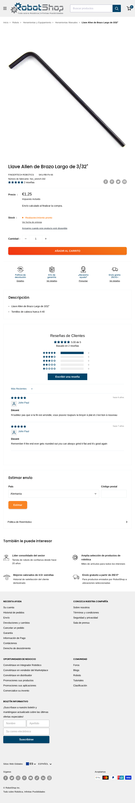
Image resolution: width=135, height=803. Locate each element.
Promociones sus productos (18, 680)
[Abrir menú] (5, 8)
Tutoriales (78, 680)
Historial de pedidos (13, 612)
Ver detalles (52, 281)
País (10, 486)
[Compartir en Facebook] (105, 181)
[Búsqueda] (117, 8)
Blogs (76, 670)
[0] (129, 8)
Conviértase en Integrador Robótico (22, 665)
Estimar (17, 504)
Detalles (20, 281)
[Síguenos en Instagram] (18, 778)
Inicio (5, 22)
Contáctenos (10, 643)
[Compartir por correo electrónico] (124, 181)
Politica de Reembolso (20, 521)
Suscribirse (26, 739)
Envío (6, 617)
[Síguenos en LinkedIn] (43, 778)
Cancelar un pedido (13, 627)
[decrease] (25, 238)
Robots (15, 22)
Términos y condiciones (86, 612)
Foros (76, 665)
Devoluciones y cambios (16, 622)
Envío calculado (30, 205)
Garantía (8, 632)
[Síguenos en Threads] (49, 778)
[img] (18, 397)
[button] (16, 182)
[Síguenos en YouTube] (30, 778)
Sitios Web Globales (13, 764)
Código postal (109, 486)
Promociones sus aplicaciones (19, 685)
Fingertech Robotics (21, 174)
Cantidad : (14, 238)
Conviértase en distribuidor (17, 675)
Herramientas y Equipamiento (37, 22)
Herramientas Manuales (66, 22)
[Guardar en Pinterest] (112, 181)
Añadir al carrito (67, 250)
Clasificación (80, 685)
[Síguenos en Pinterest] (24, 778)
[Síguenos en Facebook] (5, 778)
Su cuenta (8, 607)
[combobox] (91, 8)
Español (44, 764)
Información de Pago (14, 638)
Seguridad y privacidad (85, 617)
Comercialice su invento (16, 690)
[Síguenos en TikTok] (37, 778)
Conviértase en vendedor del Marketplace (25, 670)
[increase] (45, 238)
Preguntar (83, 281)
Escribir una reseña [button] (67, 376)
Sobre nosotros (81, 607)
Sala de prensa (81, 622)
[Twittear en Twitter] (118, 181)
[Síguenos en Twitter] (12, 778)
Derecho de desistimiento (17, 648)
